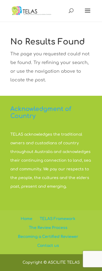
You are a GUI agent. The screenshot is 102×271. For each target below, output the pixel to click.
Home (26, 219)
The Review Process (48, 228)
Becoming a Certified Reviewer (48, 237)
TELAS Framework (57, 219)
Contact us (48, 246)
